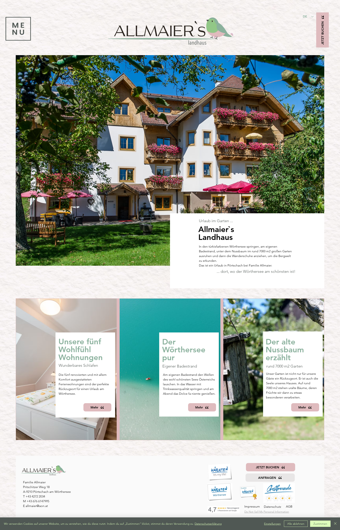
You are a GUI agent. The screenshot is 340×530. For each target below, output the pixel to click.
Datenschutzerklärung (208, 523)
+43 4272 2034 (35, 496)
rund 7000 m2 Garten (284, 366)
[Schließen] (335, 524)
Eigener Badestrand (179, 366)
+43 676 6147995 (38, 501)
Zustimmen (320, 523)
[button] (18, 29)
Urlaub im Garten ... (216, 220)
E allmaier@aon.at (35, 506)
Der (169, 341)
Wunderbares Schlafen (78, 365)
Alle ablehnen (295, 523)
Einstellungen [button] (272, 523)
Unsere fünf (79, 341)
